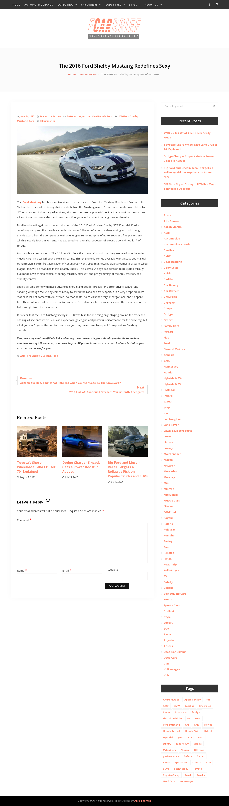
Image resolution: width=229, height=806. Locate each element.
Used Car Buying (175, 652)
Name (22, 570)
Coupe (168, 308)
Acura (167, 215)
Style (133, 4)
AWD (166, 705)
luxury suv (182, 743)
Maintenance (172, 454)
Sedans (168, 587)
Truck (188, 775)
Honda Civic (192, 731)
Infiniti (168, 395)
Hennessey (171, 366)
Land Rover (171, 424)
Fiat (166, 337)
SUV (166, 628)
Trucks (168, 646)
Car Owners (89, 4)
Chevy (166, 712)
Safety (168, 582)
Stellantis (170, 611)
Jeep (167, 407)
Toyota (169, 640)
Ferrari (168, 331)
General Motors (174, 349)
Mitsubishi (171, 494)
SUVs (166, 768)
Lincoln (168, 442)
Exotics (169, 320)
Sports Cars (172, 605)
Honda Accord (171, 731)
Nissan (168, 506)
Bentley (169, 250)
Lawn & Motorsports (178, 430)
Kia (166, 413)
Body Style (113, 4)
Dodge (168, 314)
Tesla (167, 634)
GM (187, 724)
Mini (166, 483)
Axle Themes (142, 800)
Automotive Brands (39, 4)
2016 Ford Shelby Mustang (35, 355)
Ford (110, 116)
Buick (167, 273)
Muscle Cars (172, 500)
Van (166, 663)
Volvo (167, 675)
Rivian (168, 558)
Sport (166, 762)
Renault (169, 553)
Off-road (199, 750)
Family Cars (171, 326)
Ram (166, 547)
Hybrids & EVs (173, 378)
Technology (181, 768)
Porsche (169, 535)
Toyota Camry (171, 775)
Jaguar (168, 401)
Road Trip (170, 564)
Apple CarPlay (192, 699)
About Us (151, 4)
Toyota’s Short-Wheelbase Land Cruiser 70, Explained (36, 467)
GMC (167, 361)
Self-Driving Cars (175, 593)
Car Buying (65, 4)
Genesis (169, 355)
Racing (168, 541)
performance (171, 756)
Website (113, 569)
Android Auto (171, 699)
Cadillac (169, 279)
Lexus (167, 436)
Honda (168, 372)
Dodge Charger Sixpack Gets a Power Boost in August (81, 467)
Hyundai (169, 390)
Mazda (168, 459)
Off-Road (170, 512)
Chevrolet (170, 296)
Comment (24, 520)
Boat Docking (173, 261)
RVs (166, 576)
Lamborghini (172, 419)
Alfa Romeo (171, 221)
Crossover (181, 712)
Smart (168, 599)
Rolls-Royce (171, 570)
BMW (167, 256)
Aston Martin (173, 227)
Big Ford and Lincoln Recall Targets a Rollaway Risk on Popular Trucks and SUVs (128, 469)
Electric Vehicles (172, 718)
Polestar (169, 529)
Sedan (200, 756)
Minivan (169, 489)
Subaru (168, 622)
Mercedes (170, 471)
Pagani (168, 518)
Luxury (168, 448)
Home (16, 4)
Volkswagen (172, 669)
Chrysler (169, 302)
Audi (167, 232)
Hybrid (208, 731)
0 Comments (47, 121)
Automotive (74, 116)
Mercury (169, 477)
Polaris (168, 524)
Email (66, 570)
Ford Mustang (32, 202)
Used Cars (170, 657)
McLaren (169, 465)
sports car (181, 762)
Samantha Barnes (50, 116)
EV (188, 718)
